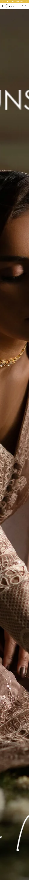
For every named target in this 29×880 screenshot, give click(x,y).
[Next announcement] (26, 1)
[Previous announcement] (2, 1)
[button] (2, 6)
